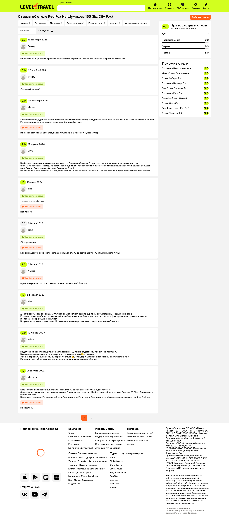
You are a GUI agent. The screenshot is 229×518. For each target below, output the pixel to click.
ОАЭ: (71, 472)
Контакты (73, 444)
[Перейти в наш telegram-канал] (44, 494)
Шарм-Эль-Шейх (96, 469)
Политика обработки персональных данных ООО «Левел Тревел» (185, 511)
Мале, (84, 476)
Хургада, (82, 469)
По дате (24, 30)
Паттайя (92, 465)
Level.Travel (116, 468)
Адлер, (89, 457)
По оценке (44, 30)
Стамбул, (83, 461)
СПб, (96, 457)
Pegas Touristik (118, 472)
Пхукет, (83, 465)
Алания (103, 461)
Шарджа (87, 472)
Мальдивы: (74, 476)
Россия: (72, 457)
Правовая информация (178, 508)
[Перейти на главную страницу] (37, 6)
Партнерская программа (108, 444)
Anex (112, 457)
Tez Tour (114, 483)
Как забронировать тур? (140, 433)
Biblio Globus (117, 461)
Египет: (72, 469)
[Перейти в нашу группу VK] (24, 494)
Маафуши (93, 476)
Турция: (72, 461)
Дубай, (79, 472)
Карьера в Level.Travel (79, 436)
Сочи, (81, 457)
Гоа (78, 484)
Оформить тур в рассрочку (110, 440)
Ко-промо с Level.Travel (80, 448)
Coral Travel (116, 465)
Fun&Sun (114, 476)
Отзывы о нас (75, 440)
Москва (103, 457)
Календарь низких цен (107, 433)
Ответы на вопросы (137, 440)
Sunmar (114, 480)
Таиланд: (73, 465)
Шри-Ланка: (74, 480)
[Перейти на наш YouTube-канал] (34, 494)
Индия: (72, 484)
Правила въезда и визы (139, 436)
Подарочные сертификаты (109, 436)
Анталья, (94, 461)
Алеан (113, 487)
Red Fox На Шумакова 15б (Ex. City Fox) (80, 16)
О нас (71, 433)
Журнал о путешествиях (108, 448)
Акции (130, 444)
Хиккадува (87, 480)
